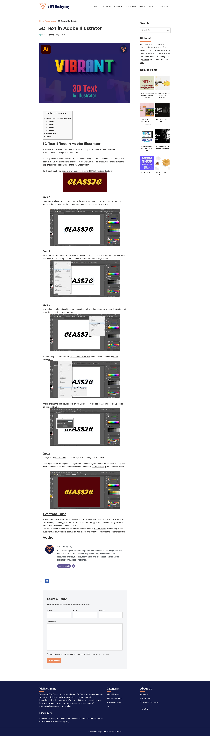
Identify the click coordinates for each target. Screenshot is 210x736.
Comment (51, 622)
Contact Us (164, 6)
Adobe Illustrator (51, 21)
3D (47, 581)
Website (102, 611)
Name (50, 611)
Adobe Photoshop (114, 698)
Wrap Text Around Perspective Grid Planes (147, 95)
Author (47, 137)
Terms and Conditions (149, 702)
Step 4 (50, 131)
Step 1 (50, 121)
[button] (121, 6)
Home (95, 6)
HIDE (68, 113)
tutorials (145, 56)
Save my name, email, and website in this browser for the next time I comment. (79, 654)
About (151, 6)
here (142, 63)
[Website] (73, 566)
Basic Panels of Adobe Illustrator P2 (147, 148)
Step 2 (50, 124)
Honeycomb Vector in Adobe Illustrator (162, 95)
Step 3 (50, 128)
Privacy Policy (145, 698)
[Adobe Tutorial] (54, 6)
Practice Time (50, 134)
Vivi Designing (48, 35)
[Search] (168, 30)
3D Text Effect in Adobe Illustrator (57, 118)
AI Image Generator (115, 702)
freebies (145, 60)
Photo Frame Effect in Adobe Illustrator (147, 122)
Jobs (108, 706)
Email (75, 611)
